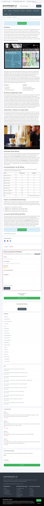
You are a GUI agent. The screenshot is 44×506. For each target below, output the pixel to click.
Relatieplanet (20, 493)
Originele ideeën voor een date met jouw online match (14, 368)
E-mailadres (6, 460)
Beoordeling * (6, 274)
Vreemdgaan (6, 358)
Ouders (5, 347)
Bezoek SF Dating (21, 23)
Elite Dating (19, 491)
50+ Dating (7, 489)
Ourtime (19, 496)
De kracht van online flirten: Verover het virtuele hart (14, 391)
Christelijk (6, 323)
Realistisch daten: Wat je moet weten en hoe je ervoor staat (15, 387)
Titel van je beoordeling (8, 270)
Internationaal (7, 337)
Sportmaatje (6, 356)
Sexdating (6, 351)
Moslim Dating (7, 344)
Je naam (5, 256)
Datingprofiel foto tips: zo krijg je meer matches (13, 398)
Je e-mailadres (6, 261)
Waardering (6, 265)
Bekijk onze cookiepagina (17, 503)
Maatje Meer (6, 342)
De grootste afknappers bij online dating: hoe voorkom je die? (16, 372)
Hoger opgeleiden (7, 335)
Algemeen (10, 10)
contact (20, 483)
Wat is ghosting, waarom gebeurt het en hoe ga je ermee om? (15, 383)
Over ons (32, 489)
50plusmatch (20, 495)
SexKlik (5, 412)
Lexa (18, 492)
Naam (5, 455)
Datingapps (6, 328)
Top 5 (6, 488)
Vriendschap (6, 361)
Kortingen (6, 14)
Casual (6, 246)
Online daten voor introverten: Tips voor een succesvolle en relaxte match (18, 380)
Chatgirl (5, 438)
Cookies (31, 493)
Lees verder (6, 417)
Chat (5, 326)
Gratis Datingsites (8, 493)
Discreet (11, 246)
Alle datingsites (36, 10)
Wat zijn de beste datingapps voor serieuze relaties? (14, 402)
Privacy (31, 492)
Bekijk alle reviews (22, 309)
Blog (10, 14)
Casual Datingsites (8, 321)
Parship (18, 489)
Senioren (6, 349)
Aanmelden (22, 465)
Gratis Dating (28, 10)
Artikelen (32, 491)
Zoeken (39, 6)
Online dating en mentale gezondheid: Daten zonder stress (15, 376)
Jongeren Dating (7, 340)
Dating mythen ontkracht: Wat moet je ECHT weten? (14, 395)
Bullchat (5, 421)
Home (5, 10)
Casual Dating (7, 491)
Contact (32, 495)
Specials (6, 354)
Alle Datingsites (20, 488)
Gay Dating (22, 10)
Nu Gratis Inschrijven (22, 298)
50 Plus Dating (16, 10)
